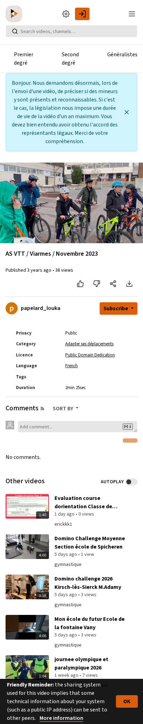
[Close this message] (126, 112)
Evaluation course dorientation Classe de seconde (83, 502)
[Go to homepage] (15, 14)
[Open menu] (132, 14)
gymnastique (68, 564)
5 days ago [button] (66, 554)
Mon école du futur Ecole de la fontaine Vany (89, 623)
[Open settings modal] (66, 14)
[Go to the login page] (82, 14)
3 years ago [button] (39, 270)
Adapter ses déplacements (89, 344)
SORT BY (63, 408)
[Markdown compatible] (128, 426)
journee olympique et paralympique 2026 (81, 664)
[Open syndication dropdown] (42, 408)
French (71, 366)
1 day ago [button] (65, 514)
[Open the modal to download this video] (129, 283)
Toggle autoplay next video (131, 481)
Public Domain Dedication (90, 355)
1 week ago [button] (66, 675)
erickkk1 (63, 524)
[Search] (15, 31)
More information (61, 718)
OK (127, 701)
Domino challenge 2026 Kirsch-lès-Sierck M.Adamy (87, 583)
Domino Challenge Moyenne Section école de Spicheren (89, 543)
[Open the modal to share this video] (113, 283)
